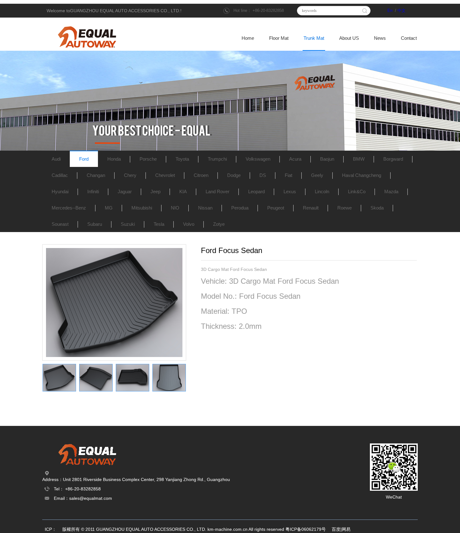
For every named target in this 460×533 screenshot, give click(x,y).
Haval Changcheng (361, 175)
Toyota (182, 159)
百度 (336, 529)
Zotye (219, 224)
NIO (175, 207)
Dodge (234, 175)
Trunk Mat (314, 38)
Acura (295, 159)
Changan (96, 175)
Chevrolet (165, 175)
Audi (56, 159)
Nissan (205, 207)
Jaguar (125, 191)
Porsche (148, 159)
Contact (409, 38)
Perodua (239, 207)
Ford (84, 159)
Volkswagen (258, 159)
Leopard (256, 191)
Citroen (201, 175)
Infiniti (93, 191)
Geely (317, 175)
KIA (183, 191)
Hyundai (60, 191)
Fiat (288, 175)
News (380, 38)
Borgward (393, 159)
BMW (359, 159)
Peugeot (275, 207)
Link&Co (356, 191)
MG (109, 207)
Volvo (188, 224)
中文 (401, 10)
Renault (311, 207)
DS (262, 175)
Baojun (327, 159)
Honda (114, 159)
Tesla (159, 224)
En (389, 10)
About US (349, 38)
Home (248, 38)
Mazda (391, 191)
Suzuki (128, 224)
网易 (346, 529)
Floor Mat (279, 38)
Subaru (94, 224)
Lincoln (322, 191)
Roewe (344, 207)
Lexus (290, 191)
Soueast (60, 224)
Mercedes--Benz (69, 207)
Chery (130, 175)
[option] (114, 302)
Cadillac (60, 175)
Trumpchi (217, 159)
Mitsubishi (141, 207)
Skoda (377, 207)
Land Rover (217, 191)
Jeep (156, 191)
